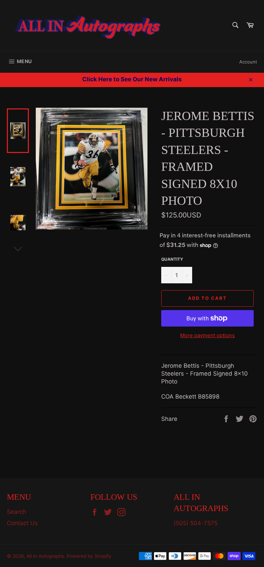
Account (248, 61)
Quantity (172, 259)
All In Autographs (45, 556)
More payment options (207, 335)
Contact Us (22, 523)
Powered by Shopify (89, 556)
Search (16, 511)
